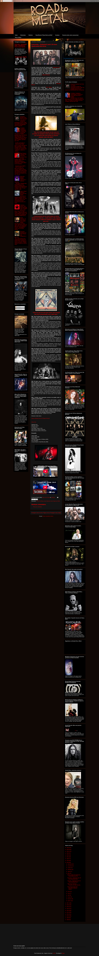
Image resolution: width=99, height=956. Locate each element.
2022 (68, 855)
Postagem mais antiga (55, 512)
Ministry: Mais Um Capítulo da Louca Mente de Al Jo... (73, 875)
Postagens (18, 307)
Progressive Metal (56, 501)
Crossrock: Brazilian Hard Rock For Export (23, 117)
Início (16, 35)
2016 (68, 904)
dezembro (70, 864)
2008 (68, 919)
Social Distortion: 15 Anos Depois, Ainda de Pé (23, 219)
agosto (69, 871)
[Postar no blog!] (33, 499)
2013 (68, 910)
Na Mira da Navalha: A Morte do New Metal (20, 143)
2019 (68, 860)
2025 (68, 849)
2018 (37, 501)
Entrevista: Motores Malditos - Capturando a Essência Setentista (20, 179)
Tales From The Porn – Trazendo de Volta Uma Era (73, 884)
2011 (68, 914)
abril (69, 895)
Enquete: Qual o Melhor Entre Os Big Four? (20, 166)
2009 (68, 917)
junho (69, 891)
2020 (68, 858)
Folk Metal (41, 501)
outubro (69, 867)
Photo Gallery (18, 37)
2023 (68, 853)
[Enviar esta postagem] (57, 497)
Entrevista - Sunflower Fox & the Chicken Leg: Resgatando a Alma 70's (20, 234)
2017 (68, 903)
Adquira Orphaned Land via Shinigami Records (40, 418)
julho (69, 873)
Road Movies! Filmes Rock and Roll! (44, 35)
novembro (70, 865)
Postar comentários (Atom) (48, 516)
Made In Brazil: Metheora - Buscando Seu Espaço (23, 193)
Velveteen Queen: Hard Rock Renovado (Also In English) (23, 206)
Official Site (33, 422)
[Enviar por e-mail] (32, 499)
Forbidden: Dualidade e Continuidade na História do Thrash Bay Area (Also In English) (20, 130)
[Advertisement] (23, 934)
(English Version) (46, 74)
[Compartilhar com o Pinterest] (37, 499)
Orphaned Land (49, 501)
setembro (70, 869)
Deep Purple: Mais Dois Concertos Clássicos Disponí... (72, 888)
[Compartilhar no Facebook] (36, 499)
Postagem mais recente (37, 512)
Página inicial (46, 512)
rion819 (54, 953)
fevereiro (70, 898)
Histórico (31, 35)
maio (69, 893)
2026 (68, 847)
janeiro (69, 900)
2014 (68, 908)
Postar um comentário (37, 506)
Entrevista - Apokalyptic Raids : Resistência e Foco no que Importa (21, 45)
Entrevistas (23, 35)
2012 (68, 912)
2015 (68, 906)
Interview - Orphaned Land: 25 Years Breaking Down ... (74, 881)
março (69, 897)
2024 (68, 851)
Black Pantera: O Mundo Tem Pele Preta (23, 154)
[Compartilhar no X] (34, 499)
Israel (45, 501)
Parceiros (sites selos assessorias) (70, 35)
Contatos (57, 35)
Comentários (19, 309)
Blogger (63, 953)
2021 (68, 856)
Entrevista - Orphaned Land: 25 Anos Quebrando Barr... (74, 878)
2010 (68, 915)
